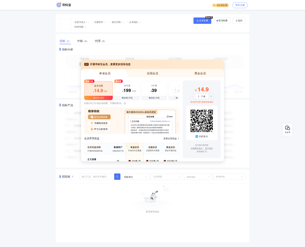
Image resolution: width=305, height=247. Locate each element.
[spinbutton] (199, 96)
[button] (192, 96)
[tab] (67, 41)
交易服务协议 (197, 148)
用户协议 (209, 148)
